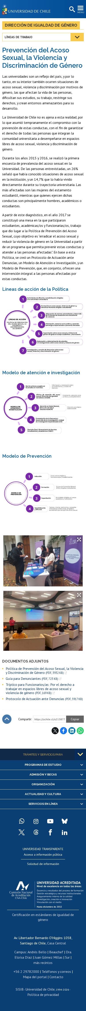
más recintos (43, 962)
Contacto (56, 977)
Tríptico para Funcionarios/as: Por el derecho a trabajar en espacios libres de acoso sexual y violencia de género (40, 689)
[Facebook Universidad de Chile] (50, 832)
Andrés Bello (37, 952)
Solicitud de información (43, 864)
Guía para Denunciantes (32, 679)
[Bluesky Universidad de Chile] (64, 821)
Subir (6, 719)
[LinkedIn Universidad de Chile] (64, 832)
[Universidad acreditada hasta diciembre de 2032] (46, 893)
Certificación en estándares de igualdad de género (43, 917)
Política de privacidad (43, 994)
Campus (20, 952)
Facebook (63, 730)
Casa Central (56, 943)
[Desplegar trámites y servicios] (80, 754)
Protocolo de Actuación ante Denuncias (44, 699)
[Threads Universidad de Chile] (35, 832)
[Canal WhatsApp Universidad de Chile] (21, 821)
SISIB (20, 989)
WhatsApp (80, 730)
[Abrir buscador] (71, 9)
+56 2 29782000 (26, 971)
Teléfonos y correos (56, 971)
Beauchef (56, 952)
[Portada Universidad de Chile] (27, 9)
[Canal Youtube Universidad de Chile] (50, 821)
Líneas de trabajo (18, 37)
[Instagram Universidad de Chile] (35, 821)
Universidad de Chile (40, 989)
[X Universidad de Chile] (21, 832)
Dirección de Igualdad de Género (41, 25)
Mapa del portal (35, 977)
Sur (67, 957)
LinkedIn (71, 730)
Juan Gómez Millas (48, 957)
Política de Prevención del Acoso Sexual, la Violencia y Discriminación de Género (44, 671)
